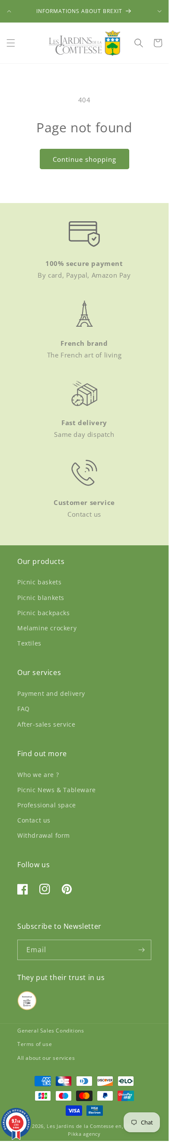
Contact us (34, 820)
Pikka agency (84, 1134)
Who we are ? (38, 774)
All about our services (46, 1058)
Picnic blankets (40, 597)
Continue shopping (84, 159)
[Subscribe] (141, 950)
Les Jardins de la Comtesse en (84, 1126)
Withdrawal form (43, 835)
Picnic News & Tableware (56, 790)
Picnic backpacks (43, 613)
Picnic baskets (39, 582)
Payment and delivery (51, 693)
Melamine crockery (47, 628)
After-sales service (46, 724)
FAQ (23, 709)
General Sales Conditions (50, 1030)
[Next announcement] (159, 11)
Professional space (46, 805)
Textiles (29, 643)
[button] (10, 42)
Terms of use (34, 1044)
